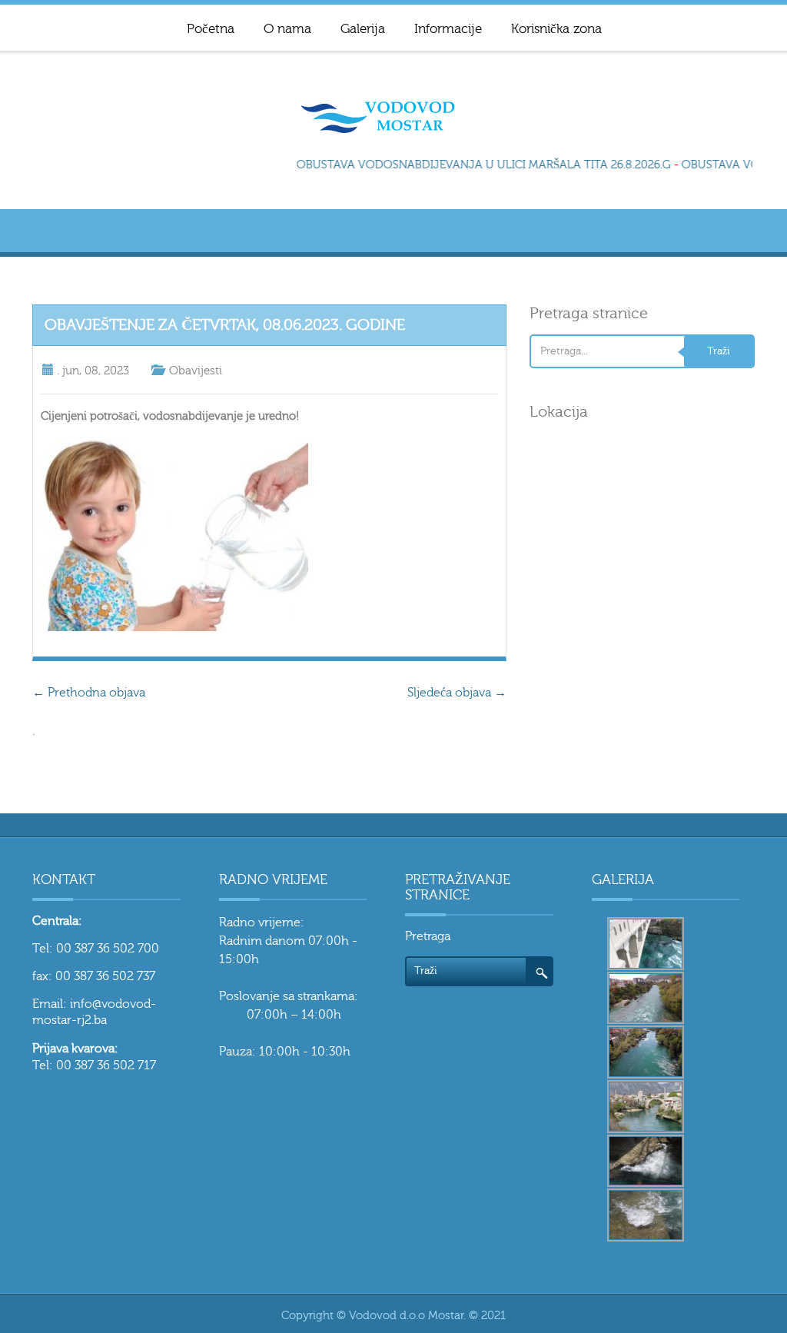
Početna (210, 29)
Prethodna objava (88, 693)
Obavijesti (195, 370)
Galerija (362, 29)
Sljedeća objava (456, 693)
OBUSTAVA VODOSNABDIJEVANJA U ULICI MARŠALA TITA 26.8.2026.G (478, 164)
